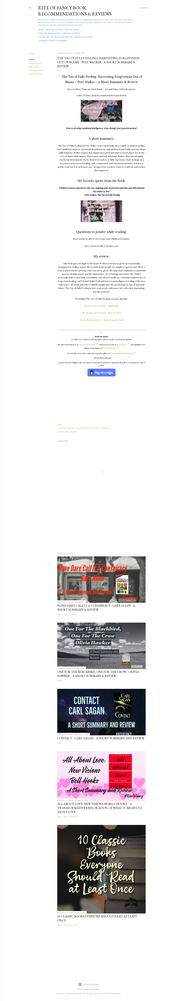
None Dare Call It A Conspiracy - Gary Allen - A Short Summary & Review (96, 608)
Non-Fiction (34, 67)
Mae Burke (95, 989)
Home (41, 30)
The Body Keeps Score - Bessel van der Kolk (101, 320)
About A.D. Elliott (83, 37)
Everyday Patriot (71, 33)
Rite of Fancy (122, 345)
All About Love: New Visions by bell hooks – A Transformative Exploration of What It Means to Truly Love (99, 808)
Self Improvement (37, 70)
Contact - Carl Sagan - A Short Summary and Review (100, 738)
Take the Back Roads (49, 33)
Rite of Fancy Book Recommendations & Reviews (75, 11)
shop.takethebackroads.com (121, 353)
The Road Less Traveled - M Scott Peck (101, 313)
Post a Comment (70, 614)
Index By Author (54, 30)
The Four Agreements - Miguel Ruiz (101, 305)
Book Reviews (35, 63)
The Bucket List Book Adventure (55, 37)
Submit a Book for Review (53, 40)
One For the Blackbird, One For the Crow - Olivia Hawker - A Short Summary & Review (98, 674)
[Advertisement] (88, 527)
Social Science (35, 74)
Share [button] (31, 53)
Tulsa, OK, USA (70, 432)
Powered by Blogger (91, 984)
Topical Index (71, 30)
